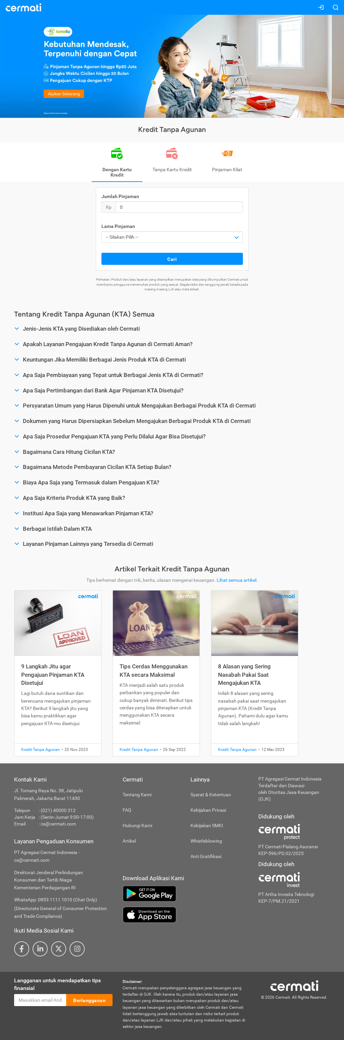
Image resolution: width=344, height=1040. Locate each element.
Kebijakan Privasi (208, 810)
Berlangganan (89, 1000)
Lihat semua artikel (236, 580)
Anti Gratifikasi (205, 856)
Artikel (129, 841)
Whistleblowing (206, 841)
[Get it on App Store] (185, 915)
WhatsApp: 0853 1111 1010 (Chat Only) (55, 899)
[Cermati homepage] (294, 985)
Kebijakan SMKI (206, 825)
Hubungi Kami (137, 825)
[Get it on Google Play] (185, 894)
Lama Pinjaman (118, 226)
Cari (172, 259)
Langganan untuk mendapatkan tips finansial (57, 984)
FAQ (127, 810)
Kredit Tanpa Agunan (40, 749)
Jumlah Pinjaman (120, 196)
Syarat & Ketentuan (210, 794)
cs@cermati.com (58, 823)
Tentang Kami (137, 794)
